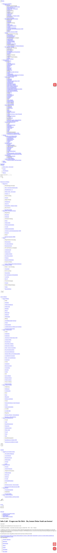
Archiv (8, 142)
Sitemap (4, 545)
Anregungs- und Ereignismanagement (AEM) (15, 28)
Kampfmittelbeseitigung (11, 151)
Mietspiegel (7, 396)
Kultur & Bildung (8, 60)
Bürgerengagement (10, 94)
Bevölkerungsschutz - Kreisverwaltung (14, 153)
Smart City (9, 14)
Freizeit (4, 161)
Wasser (8, 130)
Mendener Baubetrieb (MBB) (12, 31)
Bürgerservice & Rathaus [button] (7, 3)
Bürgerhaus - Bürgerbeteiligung (10, 416)
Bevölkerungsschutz (8, 143)
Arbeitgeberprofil (10, 38)
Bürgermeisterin (10, 34)
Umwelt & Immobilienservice (8, 417)
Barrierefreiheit (5, 543)
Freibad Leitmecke (8, 379)
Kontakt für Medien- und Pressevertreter (14, 160)
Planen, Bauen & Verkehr (7, 384)
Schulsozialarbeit (10, 73)
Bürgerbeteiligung (10, 58)
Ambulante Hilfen (10, 81)
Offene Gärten (7, 429)
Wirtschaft (4, 162)
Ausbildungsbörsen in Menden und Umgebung (15, 74)
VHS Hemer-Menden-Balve (12, 75)
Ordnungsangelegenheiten (11, 25)
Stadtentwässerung (8, 427)
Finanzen (8, 11)
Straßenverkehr (9, 24)
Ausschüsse (9, 52)
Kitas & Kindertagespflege (11, 86)
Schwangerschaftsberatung (12, 87)
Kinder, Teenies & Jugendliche (12, 85)
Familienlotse (9, 79)
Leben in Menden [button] (6, 59)
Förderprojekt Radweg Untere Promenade (12, 402)
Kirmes (8, 23)
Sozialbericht (9, 93)
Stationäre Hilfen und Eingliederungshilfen (14, 88)
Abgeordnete (9, 48)
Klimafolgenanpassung (9, 423)
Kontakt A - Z (9, 9)
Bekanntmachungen (10, 36)
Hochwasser (9, 148)
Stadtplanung (7, 388)
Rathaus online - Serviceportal (12, 8)
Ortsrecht (8, 55)
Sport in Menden (8, 375)
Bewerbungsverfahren (11, 41)
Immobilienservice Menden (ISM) (13, 133)
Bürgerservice (7, 4)
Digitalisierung (9, 13)
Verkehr (6, 404)
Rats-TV (8, 53)
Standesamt (9, 21)
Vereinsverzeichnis (8, 383)
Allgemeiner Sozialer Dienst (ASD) (13, 80)
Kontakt (4, 168)
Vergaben (8, 141)
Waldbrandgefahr (10, 147)
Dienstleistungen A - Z (11, 7)
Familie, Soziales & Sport (9, 76)
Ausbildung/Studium (10, 40)
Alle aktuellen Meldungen (11, 137)
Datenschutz (5, 541)
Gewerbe (8, 26)
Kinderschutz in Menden (11, 84)
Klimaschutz (7, 425)
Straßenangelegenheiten (9, 406)
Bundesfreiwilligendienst (11, 43)
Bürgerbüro (9, 20)
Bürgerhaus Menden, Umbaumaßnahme (12, 414)
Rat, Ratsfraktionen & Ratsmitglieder (13, 51)
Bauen (6, 394)
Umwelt (6, 431)
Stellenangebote (10, 39)
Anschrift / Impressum (6, 539)
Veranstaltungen (8, 155)
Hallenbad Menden (8, 377)
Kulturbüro (9, 62)
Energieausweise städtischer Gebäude (13, 134)
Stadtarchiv (9, 68)
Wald (8, 131)
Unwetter (8, 150)
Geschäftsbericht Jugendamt (12, 89)
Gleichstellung (9, 95)
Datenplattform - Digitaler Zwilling (13, 15)
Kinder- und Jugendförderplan (12, 90)
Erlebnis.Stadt (9, 64)
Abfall (6, 421)
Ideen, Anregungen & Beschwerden (13, 6)
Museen (8, 66)
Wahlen (8, 57)
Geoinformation (7, 390)
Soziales (8, 97)
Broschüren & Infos (10, 17)
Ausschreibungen (10, 138)
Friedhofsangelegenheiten (11, 27)
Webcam (4, 172)
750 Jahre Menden (10, 158)
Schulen (8, 72)
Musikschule (9, 67)
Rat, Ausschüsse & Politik (9, 46)
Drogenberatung (10, 82)
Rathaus (6, 32)
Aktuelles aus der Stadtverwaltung (11, 136)
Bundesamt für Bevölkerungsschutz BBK (14, 154)
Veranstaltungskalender (11, 156)
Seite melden (5, 551)
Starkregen (9, 149)
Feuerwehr (9, 29)
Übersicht (9, 144)
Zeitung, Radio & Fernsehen (10, 159)
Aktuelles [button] (4, 135)
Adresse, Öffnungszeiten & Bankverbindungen (15, 45)
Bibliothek (9, 65)
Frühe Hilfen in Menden (11, 83)
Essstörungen (9, 91)
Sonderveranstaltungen (11, 63)
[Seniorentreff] (28, 536)
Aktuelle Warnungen (10, 145)
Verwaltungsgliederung (11, 35)
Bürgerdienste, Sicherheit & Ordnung (11, 18)
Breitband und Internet (9, 398)
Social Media (5, 549)
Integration (9, 96)
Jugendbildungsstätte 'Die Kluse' (13, 71)
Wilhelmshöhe (9, 69)
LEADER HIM (7, 410)
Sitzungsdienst (9, 50)
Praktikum (9, 42)
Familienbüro (9, 78)
